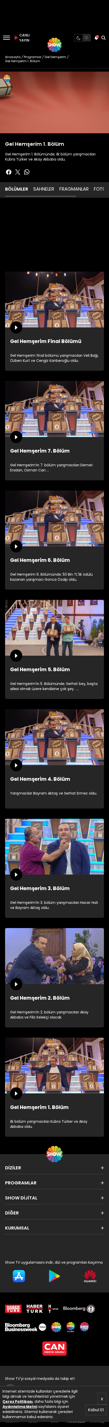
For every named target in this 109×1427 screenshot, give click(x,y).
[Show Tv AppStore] (19, 1276)
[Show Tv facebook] (8, 172)
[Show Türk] (70, 1327)
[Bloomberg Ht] (79, 1309)
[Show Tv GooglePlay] (54, 1276)
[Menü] (6, 38)
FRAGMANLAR (74, 189)
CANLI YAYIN (23, 38)
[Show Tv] (54, 45)
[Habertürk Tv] (35, 1309)
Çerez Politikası (18, 1401)
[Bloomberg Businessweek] (25, 1327)
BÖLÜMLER (16, 189)
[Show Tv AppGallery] (90, 1276)
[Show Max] (85, 1327)
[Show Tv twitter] (17, 172)
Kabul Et (96, 1410)
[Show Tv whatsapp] (26, 172)
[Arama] (103, 37)
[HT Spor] (53, 1309)
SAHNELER (43, 189)
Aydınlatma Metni (20, 1406)
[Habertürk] (13, 1309)
